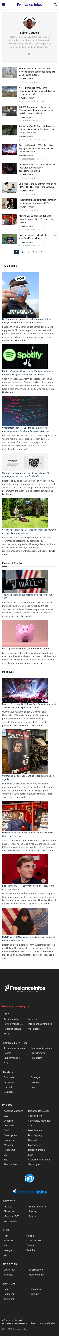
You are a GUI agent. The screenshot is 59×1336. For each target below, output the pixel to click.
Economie (9, 1077)
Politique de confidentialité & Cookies (18, 1323)
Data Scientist (36, 1130)
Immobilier (36, 1058)
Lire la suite (19, 340)
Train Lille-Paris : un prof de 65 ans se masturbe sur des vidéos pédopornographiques (37, 167)
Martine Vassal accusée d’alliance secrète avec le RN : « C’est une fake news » (36, 219)
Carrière (8, 1289)
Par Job (7, 1104)
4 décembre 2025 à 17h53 (30, 178)
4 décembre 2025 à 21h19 (30, 140)
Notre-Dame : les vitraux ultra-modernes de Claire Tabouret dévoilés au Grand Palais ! (37, 91)
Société (8, 1072)
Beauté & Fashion (38, 1206)
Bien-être (9, 1211)
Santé (34, 1087)
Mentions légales (47, 1323)
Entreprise (33, 1019)
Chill (6, 1230)
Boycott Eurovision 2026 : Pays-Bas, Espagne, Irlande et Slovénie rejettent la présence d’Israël (38, 148)
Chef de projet (36, 1115)
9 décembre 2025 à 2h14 (29, 101)
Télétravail (9, 1298)
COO (30, 1125)
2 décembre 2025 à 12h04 (30, 245)
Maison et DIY (11, 1216)
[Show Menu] (3, 4)
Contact (18, 1320)
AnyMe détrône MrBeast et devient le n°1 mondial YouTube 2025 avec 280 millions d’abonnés (37, 129)
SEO (6, 1159)
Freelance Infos (29, 4)
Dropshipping (35, 1135)
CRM (6, 1130)
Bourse (7, 1053)
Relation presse (36, 1149)
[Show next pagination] (41, 252)
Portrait (8, 1087)
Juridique (34, 1294)
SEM (30, 1154)
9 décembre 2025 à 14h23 (30, 82)
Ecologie (35, 1077)
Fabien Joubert (27, 79)
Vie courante (10, 1221)
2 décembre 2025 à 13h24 (30, 229)
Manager (8, 1145)
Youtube (30, 1250)
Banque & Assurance (41, 1048)
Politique (35, 1082)
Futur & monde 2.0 (13, 1023)
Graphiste (33, 1140)
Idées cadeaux (36, 1274)
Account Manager (13, 1111)
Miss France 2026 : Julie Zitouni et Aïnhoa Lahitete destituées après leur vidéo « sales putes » (37, 71)
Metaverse (34, 1028)
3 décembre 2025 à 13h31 (30, 210)
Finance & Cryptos (15, 1042)
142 (34, 252)
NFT (6, 1062)
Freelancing (36, 1289)
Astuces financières (14, 1048)
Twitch (30, 1245)
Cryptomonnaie (12, 1058)
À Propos (6, 1320)
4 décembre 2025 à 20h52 (30, 159)
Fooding (33, 1211)
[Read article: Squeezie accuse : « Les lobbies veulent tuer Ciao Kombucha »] (9, 239)
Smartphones (36, 1269)
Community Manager (39, 1120)
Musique (8, 1240)
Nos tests (10, 1264)
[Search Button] (55, 4)
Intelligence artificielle (40, 1023)
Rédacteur (9, 1149)
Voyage (8, 1250)
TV (5, 1245)
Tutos (7, 1033)
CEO (6, 1115)
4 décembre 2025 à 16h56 (30, 194)
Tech (6, 1013)
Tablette (8, 1274)
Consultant (9, 1125)
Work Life (9, 1283)
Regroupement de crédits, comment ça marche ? (26, 648)
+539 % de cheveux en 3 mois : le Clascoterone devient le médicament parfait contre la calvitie (36, 110)
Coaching (8, 1120)
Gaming (30, 1235)
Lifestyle (9, 1201)
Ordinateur (9, 1269)
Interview (9, 1082)
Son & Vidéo (10, 1164)
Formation (9, 1140)
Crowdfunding (38, 1053)
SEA (6, 1154)
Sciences (9, 1091)
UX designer (34, 1164)
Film (6, 1235)
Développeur (10, 1135)
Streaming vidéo (34, 1240)
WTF (6, 1255)
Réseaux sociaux (12, 1028)
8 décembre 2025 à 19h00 (30, 120)
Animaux (8, 1206)
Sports (32, 1216)
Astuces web (11, 1019)
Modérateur (34, 1145)
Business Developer (38, 1111)
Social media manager (39, 1159)
